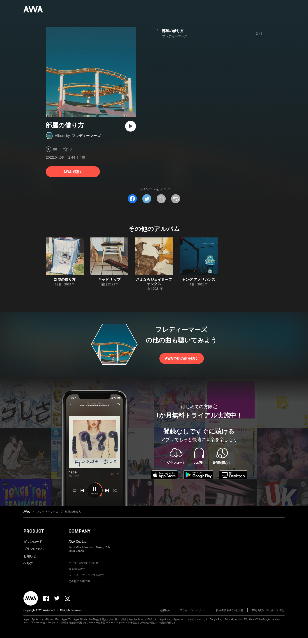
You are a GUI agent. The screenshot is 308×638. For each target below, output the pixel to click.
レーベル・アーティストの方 (86, 575)
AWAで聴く (73, 171)
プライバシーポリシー (193, 610)
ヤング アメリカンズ (198, 279)
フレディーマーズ (86, 135)
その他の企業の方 (79, 581)
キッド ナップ (109, 279)
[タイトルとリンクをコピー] (161, 198)
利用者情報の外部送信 (229, 610)
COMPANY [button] (79, 531)
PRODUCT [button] (33, 531)
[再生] (130, 126)
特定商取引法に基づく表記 (268, 610)
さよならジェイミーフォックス (154, 281)
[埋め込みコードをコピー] (175, 198)
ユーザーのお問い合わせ (83, 563)
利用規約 (164, 610)
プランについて (34, 548)
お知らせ (29, 556)
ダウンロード (32, 541)
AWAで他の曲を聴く (181, 358)
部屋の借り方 (173, 30)
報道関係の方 (77, 569)
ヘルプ (28, 563)
